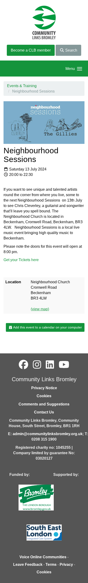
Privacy (66, 565)
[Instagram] (37, 365)
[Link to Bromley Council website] (43, 497)
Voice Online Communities (42, 557)
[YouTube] (64, 365)
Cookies (44, 396)
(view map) (40, 309)
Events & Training (22, 86)
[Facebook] (23, 365)
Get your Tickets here (21, 260)
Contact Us (44, 412)
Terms (51, 565)
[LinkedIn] (50, 365)
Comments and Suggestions (44, 404)
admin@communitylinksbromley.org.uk (48, 434)
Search (70, 50)
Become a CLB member (31, 50)
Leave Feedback (27, 565)
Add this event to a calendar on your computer (47, 327)
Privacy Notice (44, 388)
